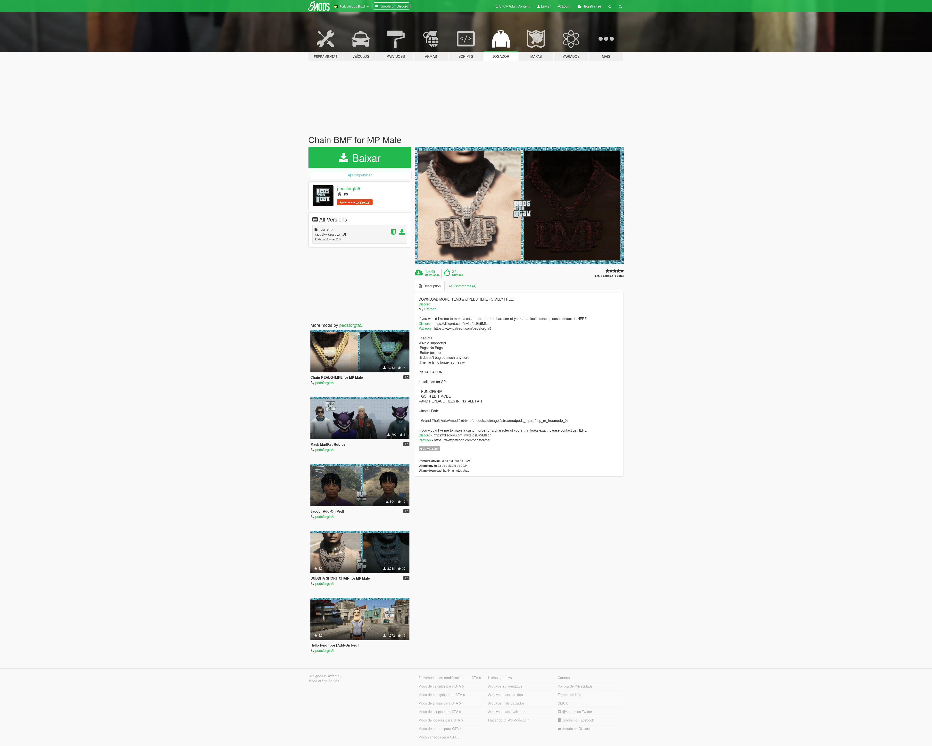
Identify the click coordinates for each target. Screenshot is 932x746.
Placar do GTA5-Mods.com (508, 720)
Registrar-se (591, 6)
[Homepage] (339, 193)
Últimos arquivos (501, 677)
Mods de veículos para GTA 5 (441, 686)
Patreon (430, 308)
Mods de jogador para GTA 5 (440, 720)
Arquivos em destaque (505, 686)
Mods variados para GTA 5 (438, 737)
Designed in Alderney (324, 675)
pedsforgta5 (348, 188)
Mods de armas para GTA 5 (439, 703)
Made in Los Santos (323, 680)
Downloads (432, 274)
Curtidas (457, 274)
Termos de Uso (569, 694)
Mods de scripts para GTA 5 (439, 711)
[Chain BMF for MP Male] (519, 205)
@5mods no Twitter (576, 711)
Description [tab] (431, 285)
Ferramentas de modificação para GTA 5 (449, 677)
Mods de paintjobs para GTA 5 (441, 694)
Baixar (365, 157)
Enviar (545, 6)
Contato (564, 677)
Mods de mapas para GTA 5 (440, 728)
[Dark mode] (610, 6)
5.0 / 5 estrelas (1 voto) (609, 275)
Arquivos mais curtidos (505, 694)
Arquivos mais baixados (506, 703)
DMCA (563, 703)
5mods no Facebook (577, 720)
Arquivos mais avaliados (506, 711)
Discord (424, 304)
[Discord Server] (346, 193)
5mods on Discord (575, 728)
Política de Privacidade (575, 686)
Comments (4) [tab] (464, 285)
